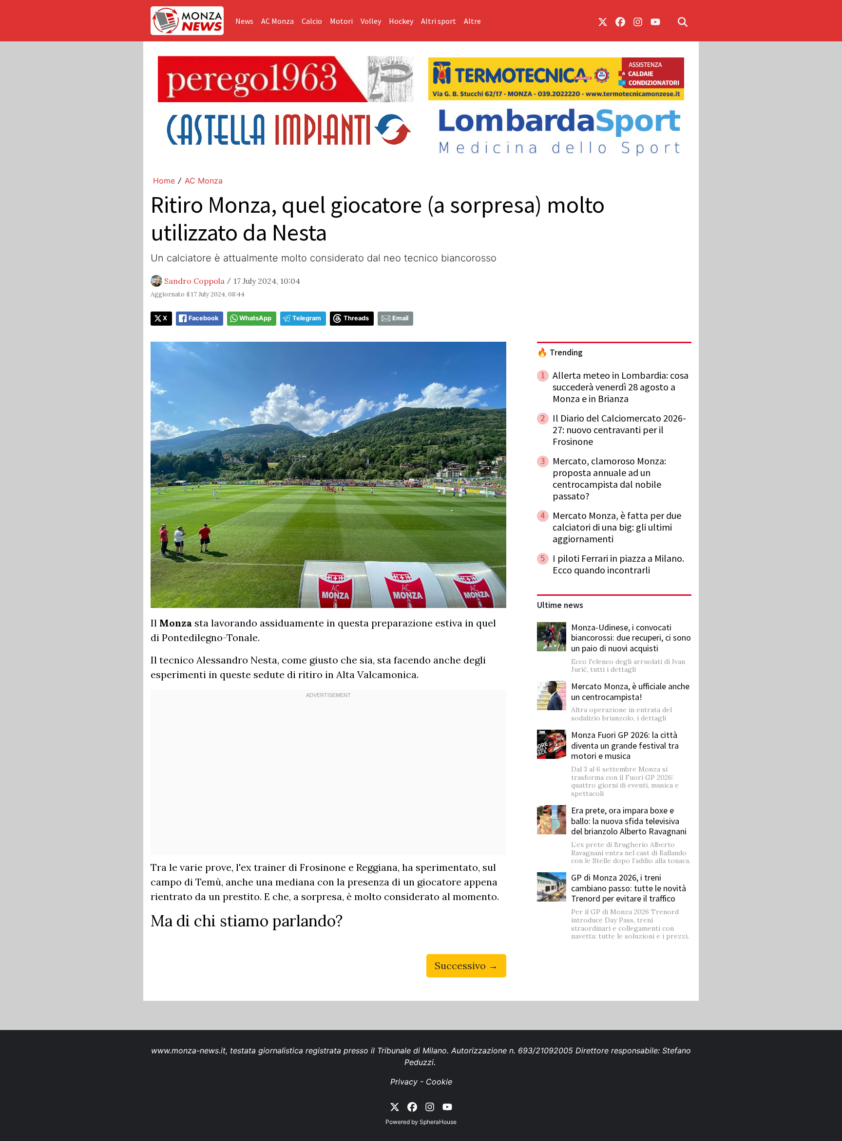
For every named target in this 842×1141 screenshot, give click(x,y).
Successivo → (466, 965)
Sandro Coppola (194, 281)
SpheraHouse (438, 1121)
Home (164, 180)
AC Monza (277, 21)
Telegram (306, 318)
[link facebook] (620, 21)
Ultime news (560, 605)
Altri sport (438, 21)
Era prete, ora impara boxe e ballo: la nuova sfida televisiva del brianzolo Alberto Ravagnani (629, 821)
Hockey (401, 21)
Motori (341, 21)
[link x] (603, 21)
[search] (682, 21)
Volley (371, 21)
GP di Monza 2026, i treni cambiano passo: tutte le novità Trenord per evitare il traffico (628, 888)
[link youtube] (655, 21)
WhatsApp (255, 318)
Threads (356, 318)
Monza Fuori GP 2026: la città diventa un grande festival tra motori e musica (625, 745)
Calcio (312, 21)
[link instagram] (638, 21)
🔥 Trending (560, 352)
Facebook (203, 318)
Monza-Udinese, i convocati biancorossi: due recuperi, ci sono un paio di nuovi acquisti (631, 638)
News (244, 21)
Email (400, 318)
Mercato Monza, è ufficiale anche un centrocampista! (630, 691)
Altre (472, 21)
